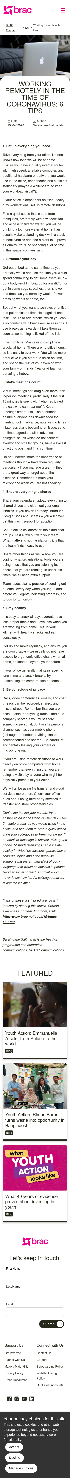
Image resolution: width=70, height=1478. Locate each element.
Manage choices (21, 1468)
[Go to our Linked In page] (31, 1399)
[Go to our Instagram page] (16, 1399)
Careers (42, 1359)
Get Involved (12, 1353)
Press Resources (15, 1380)
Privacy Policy (13, 1373)
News (26, 27)
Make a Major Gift (16, 1366)
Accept (14, 1447)
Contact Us (44, 1353)
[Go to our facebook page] (9, 1399)
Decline (14, 1458)
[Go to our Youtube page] (24, 1399)
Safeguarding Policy (50, 1366)
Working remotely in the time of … (47, 27)
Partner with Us (14, 1359)
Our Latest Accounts (50, 1385)
